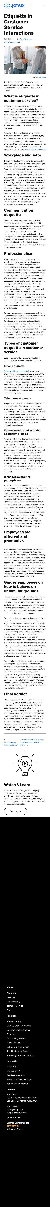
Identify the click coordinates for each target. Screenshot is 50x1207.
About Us (11, 993)
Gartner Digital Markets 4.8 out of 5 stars (18, 1126)
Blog (9, 1010)
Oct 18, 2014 (9, 39)
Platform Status (14, 1021)
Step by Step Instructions (19, 1025)
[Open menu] (44, 5)
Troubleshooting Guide (18, 1051)
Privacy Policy (13, 1001)
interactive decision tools (35, 149)
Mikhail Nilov (42, 77)
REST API (11, 1067)
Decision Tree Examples (18, 1030)
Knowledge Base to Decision (20, 1055)
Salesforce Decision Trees (19, 1079)
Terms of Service (15, 1006)
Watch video (15, 811)
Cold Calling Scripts (16, 1038)
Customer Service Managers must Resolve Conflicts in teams (32, 742)
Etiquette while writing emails (16, 371)
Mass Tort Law (14, 1042)
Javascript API (13, 1071)
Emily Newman (26, 39)
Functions (11, 1034)
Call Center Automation (18, 1047)
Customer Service (13, 42)
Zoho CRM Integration (17, 1084)
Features (11, 997)
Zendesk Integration (16, 1075)
